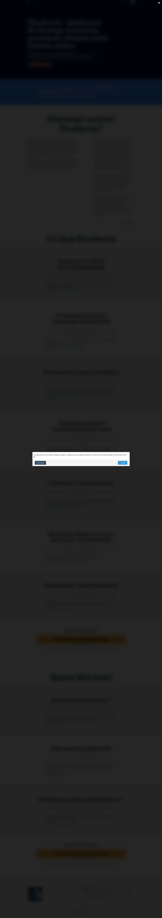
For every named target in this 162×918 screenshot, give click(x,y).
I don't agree (40, 463)
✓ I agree (122, 463)
